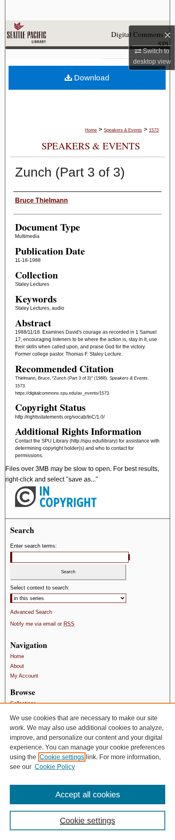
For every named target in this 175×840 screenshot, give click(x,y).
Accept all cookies (87, 794)
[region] (87, 771)
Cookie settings (61, 757)
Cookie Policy (55, 766)
